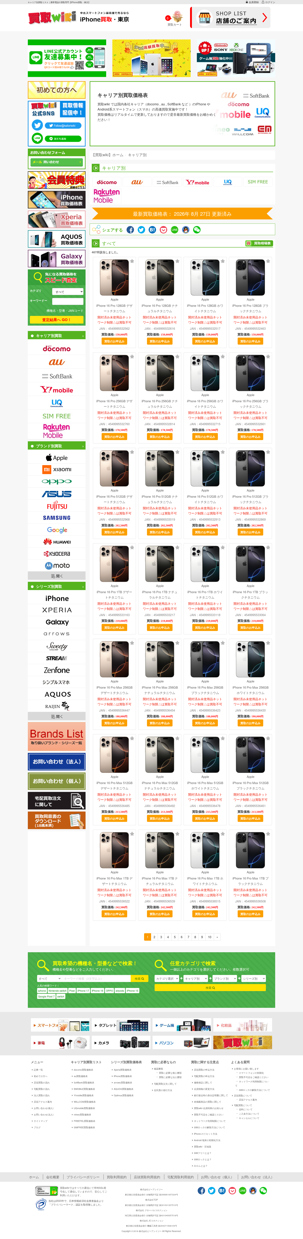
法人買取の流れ (42, 1095)
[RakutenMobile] (56, 431)
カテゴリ (35, 290)
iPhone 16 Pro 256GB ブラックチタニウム (250, 403)
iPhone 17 (83, 990)
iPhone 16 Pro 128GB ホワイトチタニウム (205, 308)
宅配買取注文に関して (165, 1083)
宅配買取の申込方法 (204, 1076)
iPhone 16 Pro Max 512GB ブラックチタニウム (251, 785)
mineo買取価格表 (82, 1114)
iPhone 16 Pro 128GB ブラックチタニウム (250, 308)
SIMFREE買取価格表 (84, 1127)
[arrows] (56, 634)
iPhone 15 (132, 990)
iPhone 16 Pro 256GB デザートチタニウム (114, 403)
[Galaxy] (56, 622)
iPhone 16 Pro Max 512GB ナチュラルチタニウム (160, 785)
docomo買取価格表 (83, 1069)
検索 (138, 978)
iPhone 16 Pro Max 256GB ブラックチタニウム (205, 690)
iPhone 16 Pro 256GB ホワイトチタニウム (205, 403)
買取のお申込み (114, 341)
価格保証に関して (203, 1082)
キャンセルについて (247, 1118)
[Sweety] (56, 646)
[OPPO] (56, 481)
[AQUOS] (56, 694)
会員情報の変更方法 (204, 1088)
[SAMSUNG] (56, 517)
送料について (243, 1109)
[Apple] (56, 457)
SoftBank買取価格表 (84, 1082)
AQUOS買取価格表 (123, 1088)
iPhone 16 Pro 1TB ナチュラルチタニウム (159, 594)
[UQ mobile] (56, 402)
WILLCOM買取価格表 (85, 1101)
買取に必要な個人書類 (168, 1072)
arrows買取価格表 (123, 1082)
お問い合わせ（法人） (257, 1177)
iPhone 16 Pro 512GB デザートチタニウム (114, 499)
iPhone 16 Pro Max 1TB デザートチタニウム (114, 881)
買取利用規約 (117, 1177)
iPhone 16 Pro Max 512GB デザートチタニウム (114, 785)
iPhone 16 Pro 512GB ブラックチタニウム (250, 499)
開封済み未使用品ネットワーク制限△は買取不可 (114, 319)
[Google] (56, 529)
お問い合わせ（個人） (217, 1177)
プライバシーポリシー (83, 1177)
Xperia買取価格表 (123, 1069)
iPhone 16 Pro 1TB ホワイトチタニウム (205, 594)
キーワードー (38, 300)
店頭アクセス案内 (43, 1101)
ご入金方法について (247, 1113)
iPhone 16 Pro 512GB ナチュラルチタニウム (160, 499)
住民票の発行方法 (163, 1090)
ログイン (270, 2)
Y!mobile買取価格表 (84, 1095)
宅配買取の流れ (42, 1088)
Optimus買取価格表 (124, 1095)
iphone (42, 990)
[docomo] (56, 348)
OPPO (109, 990)
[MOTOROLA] (56, 565)
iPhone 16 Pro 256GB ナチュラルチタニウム (160, 403)
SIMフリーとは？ (202, 1152)
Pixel (72, 990)
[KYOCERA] (56, 553)
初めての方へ (40, 1076)
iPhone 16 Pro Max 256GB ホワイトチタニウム (251, 690)
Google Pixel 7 (46, 996)
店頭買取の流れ (42, 1082)
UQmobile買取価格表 (84, 1108)
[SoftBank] (56, 375)
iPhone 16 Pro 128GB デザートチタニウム (114, 308)
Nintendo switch (58, 990)
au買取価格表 (81, 1076)
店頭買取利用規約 (147, 1177)
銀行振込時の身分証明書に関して (211, 1095)
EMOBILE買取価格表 (84, 1088)
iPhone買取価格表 (123, 1076)
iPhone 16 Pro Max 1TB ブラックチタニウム (251, 881)
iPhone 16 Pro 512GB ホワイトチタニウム (205, 499)
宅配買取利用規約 (180, 1177)
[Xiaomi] (56, 469)
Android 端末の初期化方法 (207, 1140)
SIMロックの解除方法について (209, 1127)
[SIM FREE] (56, 416)
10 (209, 937)
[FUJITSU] (56, 505)
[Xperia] (56, 610)
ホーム (34, 1177)
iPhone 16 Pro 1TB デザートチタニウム (114, 594)
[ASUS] (56, 493)
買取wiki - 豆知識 (202, 1146)
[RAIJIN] (56, 706)
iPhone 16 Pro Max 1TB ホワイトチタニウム (205, 881)
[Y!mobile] (56, 389)
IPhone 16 (97, 990)
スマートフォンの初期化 (249, 1072)
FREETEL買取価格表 (84, 1120)
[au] (56, 361)
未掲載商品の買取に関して (207, 1101)
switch (60, 996)
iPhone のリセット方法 (205, 1133)
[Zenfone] (56, 670)
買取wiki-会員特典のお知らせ (208, 1108)
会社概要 (52, 1177)
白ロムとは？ (201, 1165)
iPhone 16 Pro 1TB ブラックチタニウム (250, 594)
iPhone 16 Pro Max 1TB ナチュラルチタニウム (160, 881)
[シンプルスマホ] (56, 682)
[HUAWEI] (56, 541)
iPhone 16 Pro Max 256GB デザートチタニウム (114, 690)
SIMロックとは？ (202, 1159)
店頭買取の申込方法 (204, 1069)
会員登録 (254, 2)
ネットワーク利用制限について (210, 1120)
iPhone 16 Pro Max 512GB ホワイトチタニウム (205, 785)
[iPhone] (56, 598)
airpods (120, 990)
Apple (114, 299)
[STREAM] (56, 658)
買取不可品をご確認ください (208, 1114)
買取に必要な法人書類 (168, 1077)
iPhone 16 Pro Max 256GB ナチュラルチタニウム (160, 690)
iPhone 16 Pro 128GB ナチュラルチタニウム (160, 308)
